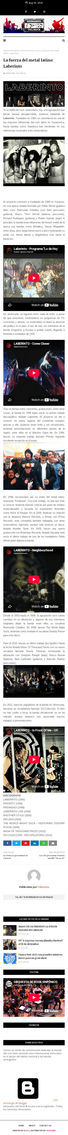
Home (21, 1125)
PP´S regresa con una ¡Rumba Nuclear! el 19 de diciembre (40, 942)
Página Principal (10, 50)
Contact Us (45, 1125)
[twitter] (35, 12)
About (32, 1125)
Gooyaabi (51, 1130)
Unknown (10, 73)
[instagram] (43, 12)
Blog (26, 1130)
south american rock (29, 50)
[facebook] (25, 12)
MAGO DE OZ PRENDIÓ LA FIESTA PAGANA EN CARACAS (37, 928)
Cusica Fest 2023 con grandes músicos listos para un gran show (40, 956)
